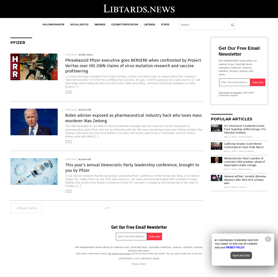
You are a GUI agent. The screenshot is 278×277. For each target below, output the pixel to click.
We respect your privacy (119, 253)
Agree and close (241, 255)
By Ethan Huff (85, 110)
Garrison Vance (245, 137)
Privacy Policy (139, 263)
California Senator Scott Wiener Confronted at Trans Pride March (243, 145)
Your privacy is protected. (230, 92)
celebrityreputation (124, 24)
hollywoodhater (53, 24)
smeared (99, 24)
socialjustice (79, 24)
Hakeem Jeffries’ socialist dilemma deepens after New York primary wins (245, 180)
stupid (165, 24)
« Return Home (26, 208)
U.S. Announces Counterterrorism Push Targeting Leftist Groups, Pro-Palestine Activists (245, 129)
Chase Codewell (246, 151)
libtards (149, 24)
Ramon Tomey (245, 169)
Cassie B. (242, 187)
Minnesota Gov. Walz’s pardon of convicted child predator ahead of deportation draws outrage (244, 162)
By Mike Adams (86, 55)
